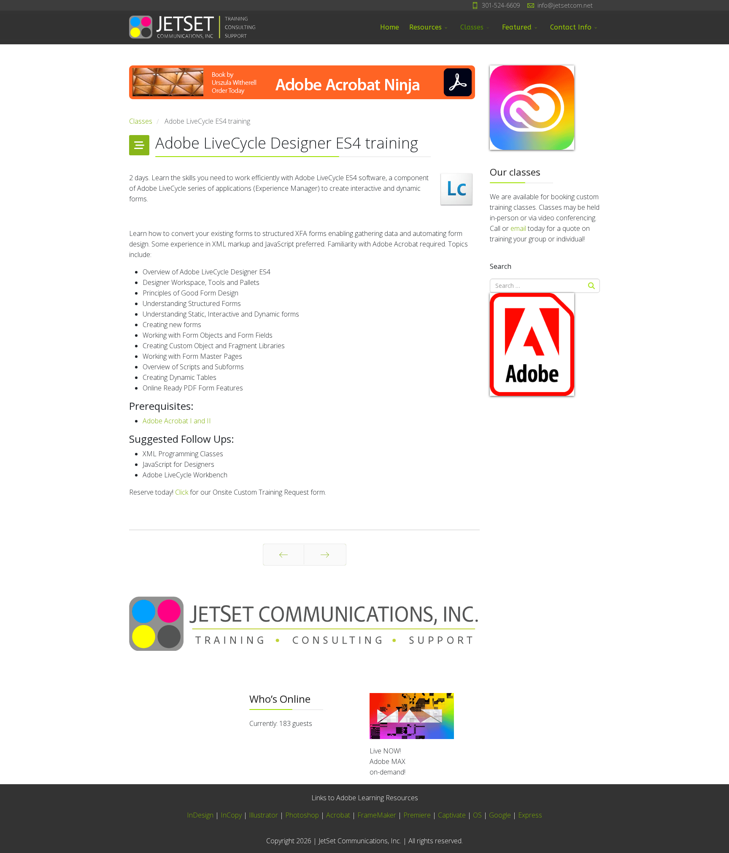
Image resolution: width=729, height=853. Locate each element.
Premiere (417, 815)
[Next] (325, 554)
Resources (425, 27)
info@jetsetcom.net (565, 5)
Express (530, 815)
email (518, 228)
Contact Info (570, 27)
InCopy (231, 815)
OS (477, 815)
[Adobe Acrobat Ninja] (304, 90)
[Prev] (283, 554)
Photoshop (302, 815)
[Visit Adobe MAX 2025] (485, 716)
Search (500, 266)
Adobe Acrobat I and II (177, 420)
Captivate (452, 815)
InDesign (201, 815)
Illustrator (263, 815)
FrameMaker (376, 815)
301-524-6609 (501, 5)
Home (389, 27)
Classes (471, 27)
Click (181, 492)
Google (500, 815)
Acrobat (338, 815)
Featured (517, 27)
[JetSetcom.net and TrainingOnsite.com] (304, 623)
